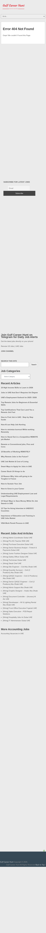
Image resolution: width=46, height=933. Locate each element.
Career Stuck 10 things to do (13, 471)
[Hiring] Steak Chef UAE (12, 563)
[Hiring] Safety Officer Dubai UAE (15, 557)
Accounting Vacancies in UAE (12, 633)
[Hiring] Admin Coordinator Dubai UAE (17, 538)
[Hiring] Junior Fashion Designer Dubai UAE (20, 553)
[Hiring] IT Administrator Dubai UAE (16, 621)
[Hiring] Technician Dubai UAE (14, 560)
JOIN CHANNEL (7, 351)
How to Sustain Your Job (11, 484)
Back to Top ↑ (41, 865)
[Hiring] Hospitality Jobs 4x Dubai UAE (17, 617)
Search (33, 365)
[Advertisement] (23, 884)
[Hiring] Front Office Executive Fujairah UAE (20, 608)
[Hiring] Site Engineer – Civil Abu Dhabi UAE (20, 567)
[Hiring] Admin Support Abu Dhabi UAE (18, 587)
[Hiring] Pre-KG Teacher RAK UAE (16, 541)
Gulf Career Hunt (6, 862)
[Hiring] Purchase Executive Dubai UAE (18, 544)
